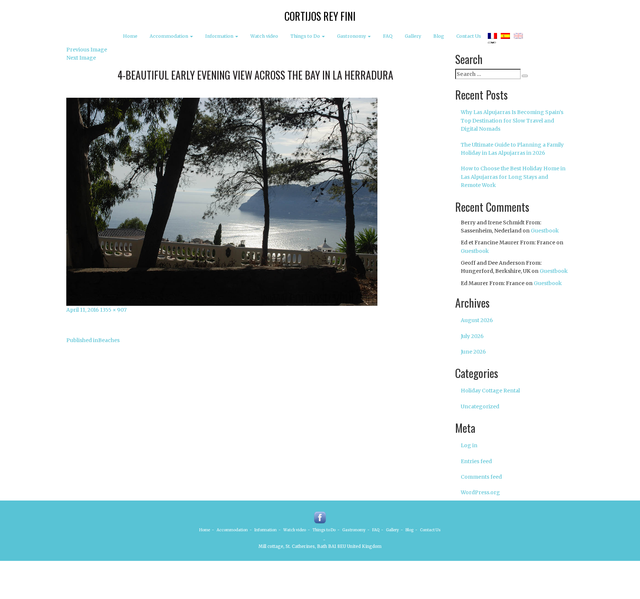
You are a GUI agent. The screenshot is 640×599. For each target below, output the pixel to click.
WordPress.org (480, 492)
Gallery (413, 36)
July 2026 (472, 336)
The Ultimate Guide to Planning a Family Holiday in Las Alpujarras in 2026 (512, 148)
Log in (469, 445)
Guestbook (545, 230)
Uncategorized (480, 406)
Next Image (81, 57)
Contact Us (468, 36)
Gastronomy (352, 36)
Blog (438, 36)
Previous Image (86, 49)
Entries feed (476, 461)
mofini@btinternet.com (297, 539)
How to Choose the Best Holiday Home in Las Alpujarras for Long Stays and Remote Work (513, 176)
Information (219, 36)
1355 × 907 (113, 310)
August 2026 (477, 320)
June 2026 (473, 351)
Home (130, 36)
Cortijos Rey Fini (320, 16)
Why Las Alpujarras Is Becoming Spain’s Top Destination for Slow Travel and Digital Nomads (512, 120)
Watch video (264, 36)
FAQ (388, 36)
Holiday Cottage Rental (490, 390)
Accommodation (169, 36)
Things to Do (305, 36)
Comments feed (481, 476)
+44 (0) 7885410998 (347, 539)
